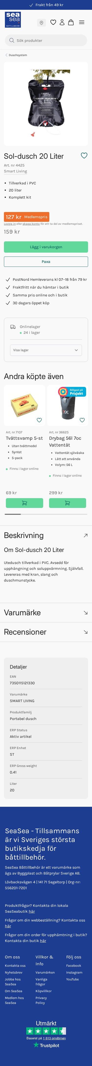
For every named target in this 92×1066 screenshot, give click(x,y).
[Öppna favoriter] (53, 22)
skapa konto (31, 223)
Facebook (73, 966)
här (32, 911)
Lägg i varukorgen (46, 247)
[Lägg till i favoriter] (39, 420)
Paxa (46, 261)
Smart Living (15, 171)
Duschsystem (18, 55)
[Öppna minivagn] (70, 22)
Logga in (10, 223)
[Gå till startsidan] (13, 20)
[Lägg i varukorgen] (24, 503)
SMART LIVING (22, 700)
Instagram (74, 972)
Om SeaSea (13, 991)
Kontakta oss (15, 966)
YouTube (72, 979)
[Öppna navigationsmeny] (81, 22)
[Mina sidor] (62, 22)
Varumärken (45, 972)
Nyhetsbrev (13, 972)
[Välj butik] (41, 23)
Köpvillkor (44, 991)
